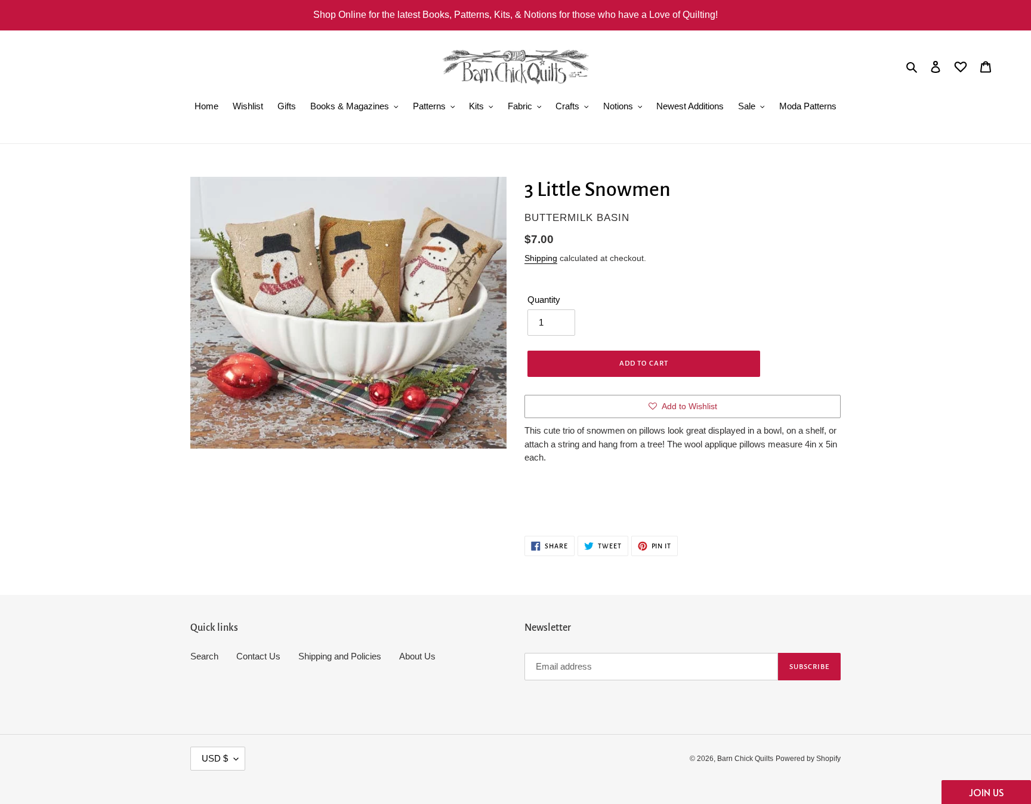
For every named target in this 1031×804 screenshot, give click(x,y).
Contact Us (258, 656)
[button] (986, 792)
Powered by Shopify (808, 758)
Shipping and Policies (339, 656)
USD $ (215, 758)
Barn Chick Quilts (745, 758)
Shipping (540, 258)
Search (204, 656)
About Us (417, 656)
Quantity (543, 299)
